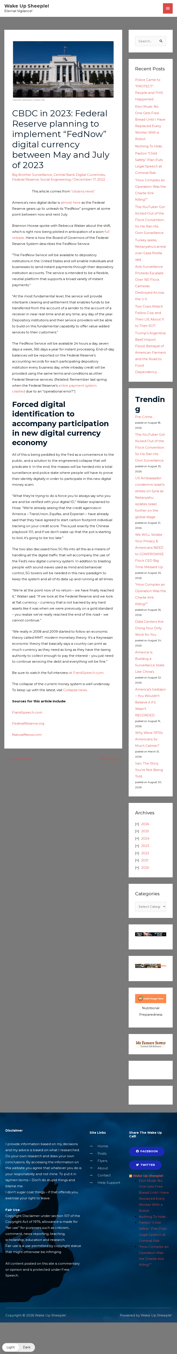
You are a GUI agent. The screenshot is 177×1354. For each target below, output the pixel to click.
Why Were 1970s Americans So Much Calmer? (149, 739)
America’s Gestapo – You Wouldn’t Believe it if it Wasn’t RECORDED (150, 702)
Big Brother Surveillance (32, 175)
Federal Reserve (25, 179)
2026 (145, 824)
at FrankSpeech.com (86, 673)
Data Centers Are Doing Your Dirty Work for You (149, 628)
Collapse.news (75, 690)
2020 (145, 867)
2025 (145, 831)
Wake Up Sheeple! (26, 6)
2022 (145, 853)
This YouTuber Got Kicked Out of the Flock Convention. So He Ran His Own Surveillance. (150, 220)
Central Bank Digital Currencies (79, 175)
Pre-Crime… (145, 417)
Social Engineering (55, 179)
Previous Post (18, 759)
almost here (71, 202)
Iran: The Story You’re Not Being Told (149, 769)
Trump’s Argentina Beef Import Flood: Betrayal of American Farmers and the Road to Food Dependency (150, 352)
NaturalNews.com (27, 735)
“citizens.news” (83, 191)
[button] (18, 1347)
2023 (145, 846)
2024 (145, 838)
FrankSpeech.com (27, 712)
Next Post (111, 759)
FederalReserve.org (28, 723)
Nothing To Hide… (149, 146)
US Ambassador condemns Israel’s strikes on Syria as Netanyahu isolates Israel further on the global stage (149, 497)
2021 (145, 860)
